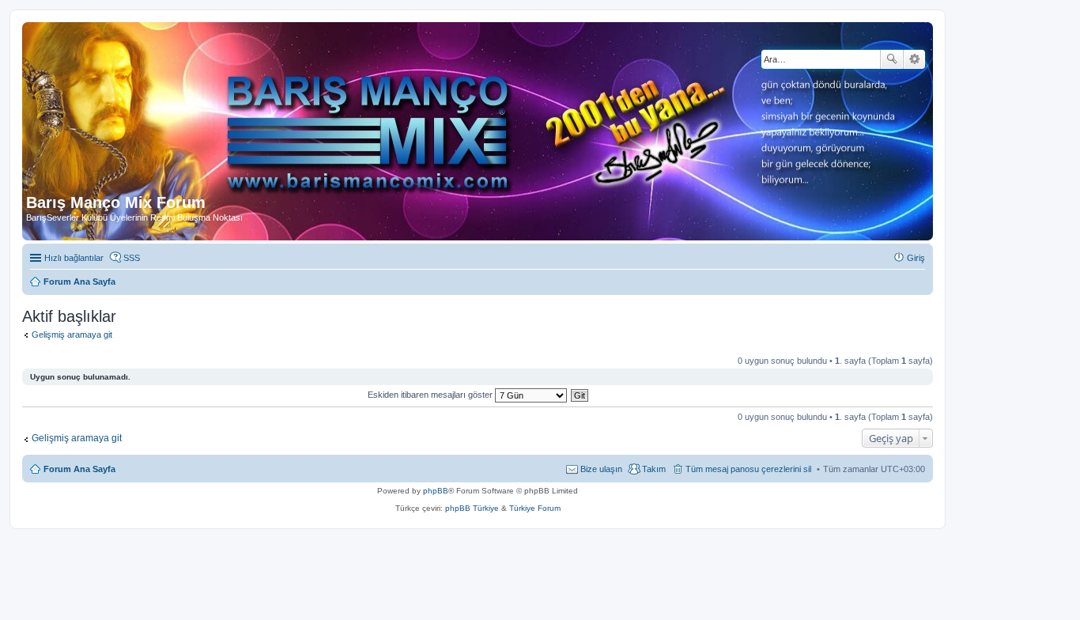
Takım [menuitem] (654, 469)
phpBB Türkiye (472, 508)
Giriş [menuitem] (916, 258)
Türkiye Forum (535, 508)
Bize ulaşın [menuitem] (601, 469)
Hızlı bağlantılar (74, 258)
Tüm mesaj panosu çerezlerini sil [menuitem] (748, 469)
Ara (892, 59)
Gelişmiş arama (914, 59)
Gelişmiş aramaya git (72, 334)
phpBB (435, 490)
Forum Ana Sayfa (79, 469)
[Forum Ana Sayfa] (387, 110)
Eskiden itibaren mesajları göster (431, 394)
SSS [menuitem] (131, 258)
